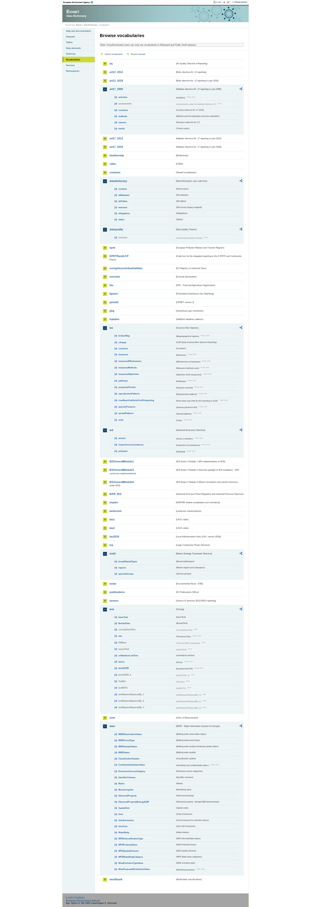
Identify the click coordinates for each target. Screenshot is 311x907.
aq (111, 63)
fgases (113, 293)
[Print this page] (225, 2)
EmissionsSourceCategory (131, 771)
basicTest (123, 617)
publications (117, 592)
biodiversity (116, 155)
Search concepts (138, 54)
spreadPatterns (125, 413)
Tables (69, 42)
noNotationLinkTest (128, 655)
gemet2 (114, 302)
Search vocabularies (114, 54)
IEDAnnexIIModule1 (121, 461)
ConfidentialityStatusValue (131, 765)
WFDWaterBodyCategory (130, 857)
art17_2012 (116, 138)
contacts (122, 189)
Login (218, 2)
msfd (112, 553)
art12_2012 (116, 72)
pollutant (122, 451)
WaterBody (123, 832)
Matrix (121, 783)
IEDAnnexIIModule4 (121, 482)
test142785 (123, 668)
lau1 (112, 519)
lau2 (112, 528)
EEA (79, 2)
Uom (120, 814)
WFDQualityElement (128, 851)
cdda (112, 163)
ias (111, 327)
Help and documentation (78, 31)
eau (120, 636)
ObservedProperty (127, 796)
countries (123, 110)
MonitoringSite (125, 790)
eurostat (114, 276)
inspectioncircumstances (131, 444)
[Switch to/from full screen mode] (229, 2)
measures (123, 354)
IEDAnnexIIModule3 (121, 470)
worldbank (115, 879)
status (121, 219)
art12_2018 (116, 80)
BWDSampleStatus (127, 746)
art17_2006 (116, 89)
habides (114, 319)
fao (111, 285)
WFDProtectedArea (127, 845)
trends (121, 128)
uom (112, 717)
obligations (124, 213)
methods (122, 116)
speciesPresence (126, 407)
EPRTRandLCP (119, 256)
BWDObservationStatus (130, 734)
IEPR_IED (115, 494)
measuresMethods (127, 367)
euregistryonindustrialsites (126, 268)
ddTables (122, 201)
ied (111, 430)
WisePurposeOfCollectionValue (134, 869)
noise (112, 583)
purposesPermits (127, 387)
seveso (113, 600)
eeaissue (122, 207)
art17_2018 (116, 147)
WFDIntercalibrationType (130, 838)
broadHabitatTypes (127, 561)
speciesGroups (125, 574)
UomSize (122, 826)
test (111, 609)
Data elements (73, 48)
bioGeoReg (124, 336)
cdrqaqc (122, 342)
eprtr (112, 247)
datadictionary (118, 181)
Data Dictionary (90, 25)
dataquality (116, 229)
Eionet (79, 25)
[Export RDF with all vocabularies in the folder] (241, 89)
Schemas (70, 53)
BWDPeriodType (126, 740)
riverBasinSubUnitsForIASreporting (136, 400)
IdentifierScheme (126, 777)
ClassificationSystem (128, 758)
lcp (111, 545)
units (120, 420)
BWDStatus (124, 752)
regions (122, 567)
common (114, 172)
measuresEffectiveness (129, 361)
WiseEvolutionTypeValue (130, 863)
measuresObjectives (128, 374)
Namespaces (72, 71)
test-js (121, 662)
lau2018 (114, 536)
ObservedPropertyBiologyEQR (133, 802)
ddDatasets (123, 195)
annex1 (122, 438)
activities (122, 97)
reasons (122, 122)
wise (112, 726)
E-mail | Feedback (75, 897)
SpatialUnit (123, 808)
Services (70, 65)
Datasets (70, 36)
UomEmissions (126, 820)
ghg (111, 310)
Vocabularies (73, 59)
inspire (113, 502)
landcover (115, 511)
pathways (123, 381)
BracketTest (124, 623)
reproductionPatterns (129, 393)
